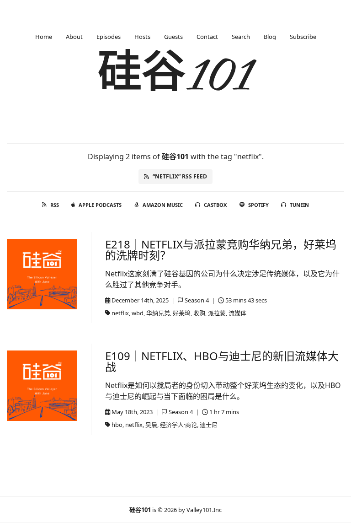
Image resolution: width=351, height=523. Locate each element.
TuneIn (299, 204)
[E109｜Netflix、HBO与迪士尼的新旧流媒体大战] (42, 385)
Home (43, 36)
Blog (270, 36)
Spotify (258, 204)
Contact (207, 36)
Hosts (142, 36)
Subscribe (303, 36)
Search (241, 36)
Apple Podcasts (100, 204)
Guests (173, 36)
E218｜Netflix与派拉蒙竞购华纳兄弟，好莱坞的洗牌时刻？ (220, 250)
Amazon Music (163, 204)
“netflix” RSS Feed (180, 176)
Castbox (215, 204)
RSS (54, 204)
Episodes (108, 36)
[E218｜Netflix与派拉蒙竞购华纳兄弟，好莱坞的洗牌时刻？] (42, 274)
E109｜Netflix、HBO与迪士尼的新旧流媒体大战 (222, 361)
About (74, 36)
